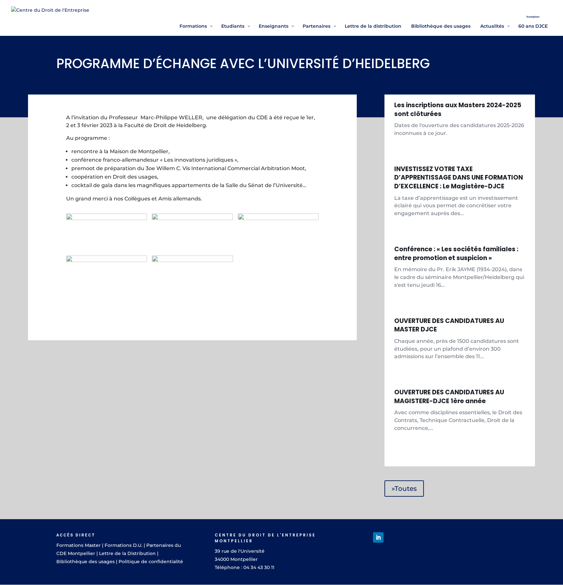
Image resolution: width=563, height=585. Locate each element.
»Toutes (404, 488)
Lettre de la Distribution (127, 553)
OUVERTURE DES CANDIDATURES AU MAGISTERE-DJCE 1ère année (449, 396)
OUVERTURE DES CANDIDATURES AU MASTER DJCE (449, 325)
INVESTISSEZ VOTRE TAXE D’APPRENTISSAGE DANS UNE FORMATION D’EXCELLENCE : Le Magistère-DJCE (458, 178)
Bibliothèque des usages (85, 561)
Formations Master (78, 545)
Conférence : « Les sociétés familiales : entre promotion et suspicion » (456, 253)
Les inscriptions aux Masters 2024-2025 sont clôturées (457, 109)
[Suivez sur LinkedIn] (378, 537)
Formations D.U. (123, 545)
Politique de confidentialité (151, 561)
